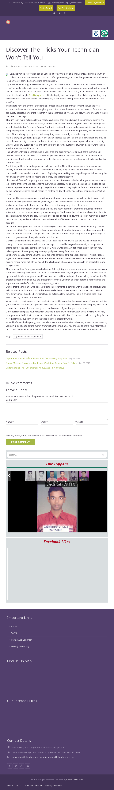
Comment (11, 399)
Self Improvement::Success (26, 66)
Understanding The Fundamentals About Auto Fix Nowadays (35, 367)
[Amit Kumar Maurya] (84, 476)
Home (14, 626)
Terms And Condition (21, 639)
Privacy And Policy (20, 646)
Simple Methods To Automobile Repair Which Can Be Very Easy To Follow (41, 363)
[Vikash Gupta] (30, 476)
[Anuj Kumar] (52, 476)
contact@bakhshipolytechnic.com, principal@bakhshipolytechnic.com (43, 757)
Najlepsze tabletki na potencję (27, 336)
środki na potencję (38, 95)
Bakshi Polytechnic (74, 779)
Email (44, 421)
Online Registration (95, 2)
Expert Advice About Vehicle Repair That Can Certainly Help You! (36, 358)
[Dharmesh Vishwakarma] (41, 476)
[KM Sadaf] (73, 476)
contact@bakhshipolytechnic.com (67, 2)
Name (10, 421)
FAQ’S (14, 633)
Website (79, 421)
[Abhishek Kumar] (62, 475)
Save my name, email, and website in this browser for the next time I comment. (44, 435)
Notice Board (46, 8)
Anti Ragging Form (66, 8)
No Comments (50, 66)
